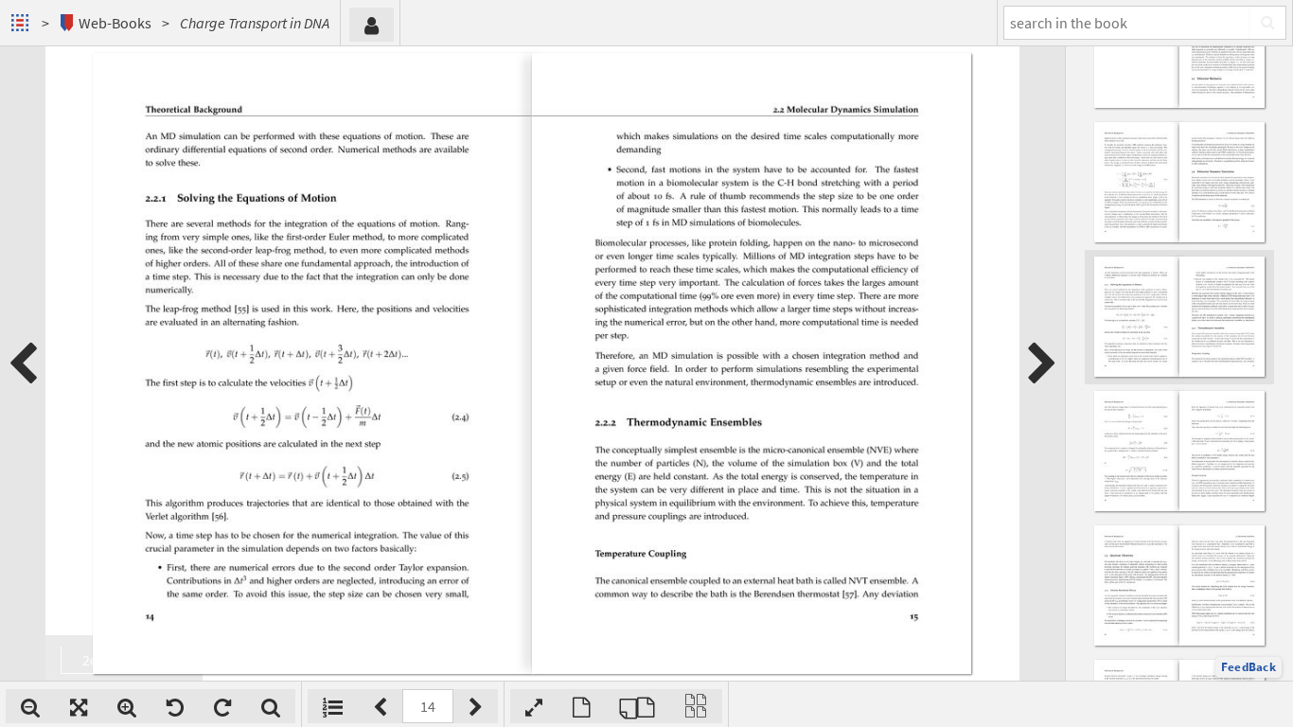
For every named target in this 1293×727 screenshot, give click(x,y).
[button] (1248, 667)
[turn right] (222, 706)
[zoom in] (126, 706)
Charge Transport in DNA (254, 22)
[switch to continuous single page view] (695, 706)
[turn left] (175, 706)
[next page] (1042, 363)
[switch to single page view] (581, 706)
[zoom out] (30, 706)
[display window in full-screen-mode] (534, 706)
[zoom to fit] (78, 706)
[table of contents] (333, 706)
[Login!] (371, 25)
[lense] (270, 706)
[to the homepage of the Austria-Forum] (22, 22)
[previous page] (22, 363)
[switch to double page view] (637, 706)
